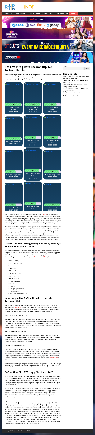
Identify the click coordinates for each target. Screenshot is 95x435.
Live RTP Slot (53, 358)
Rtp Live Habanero (35, 13)
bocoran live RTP (39, 257)
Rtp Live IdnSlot (49, 13)
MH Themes (30, 431)
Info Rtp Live (8, 13)
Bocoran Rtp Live (62, 13)
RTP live (44, 214)
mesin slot (18, 307)
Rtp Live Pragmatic (21, 13)
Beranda (73, 13)
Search (65, 66)
